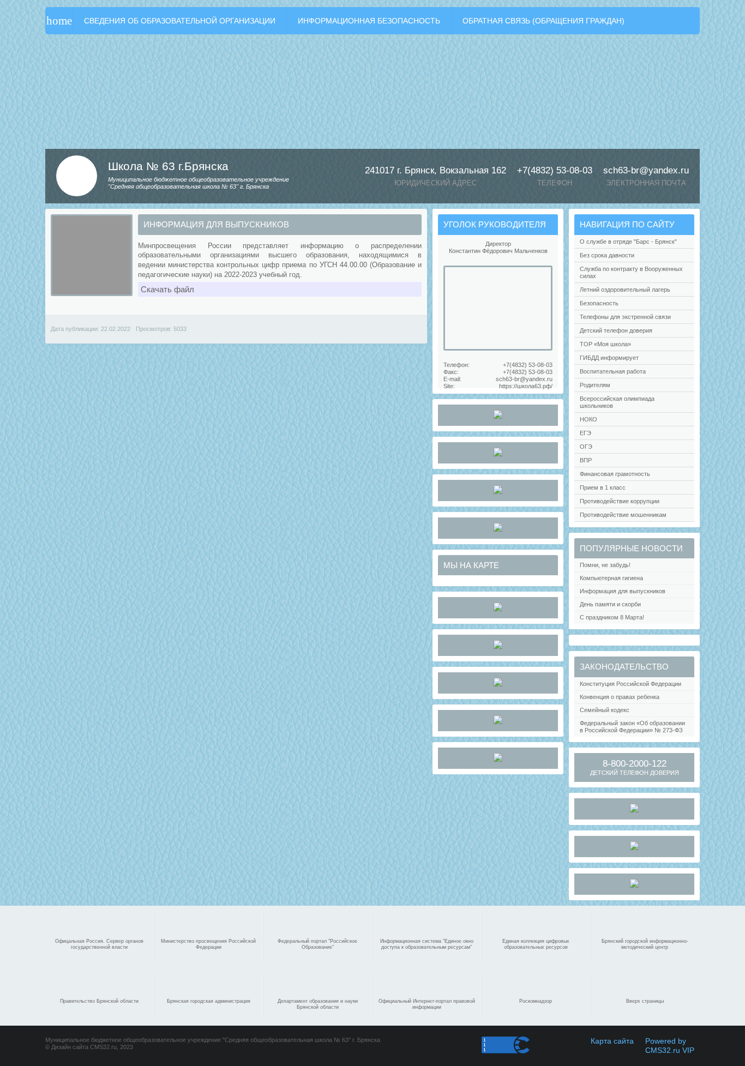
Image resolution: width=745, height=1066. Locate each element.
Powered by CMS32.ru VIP (669, 1046)
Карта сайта (612, 1041)
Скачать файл (167, 289)
